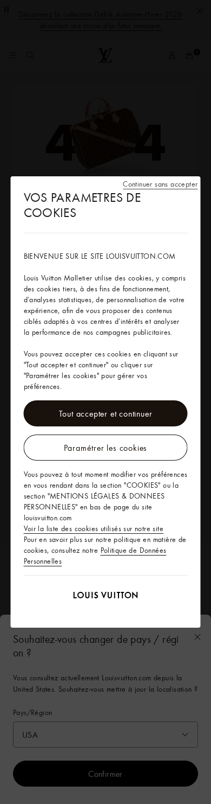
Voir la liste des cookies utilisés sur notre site (94, 528)
